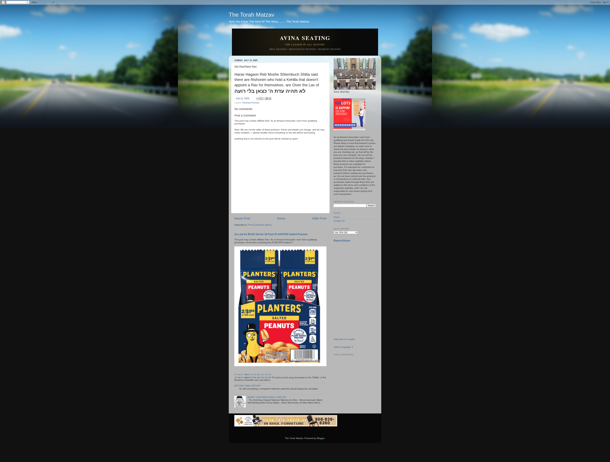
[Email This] (258, 98)
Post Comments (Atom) (260, 225)
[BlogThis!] (261, 98)
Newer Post (242, 218)
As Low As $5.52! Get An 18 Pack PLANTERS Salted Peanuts (271, 234)
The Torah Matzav (251, 14)
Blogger (321, 438)
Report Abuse (342, 240)
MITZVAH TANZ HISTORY (247, 386)
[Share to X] (264, 98)
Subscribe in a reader (344, 339)
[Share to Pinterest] (270, 98)
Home (281, 218)
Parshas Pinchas (250, 103)
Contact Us (339, 221)
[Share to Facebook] (267, 98)
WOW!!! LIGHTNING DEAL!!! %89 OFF (267, 397)
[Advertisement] (357, 267)
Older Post (319, 218)
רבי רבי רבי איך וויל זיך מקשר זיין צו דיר (252, 374)
